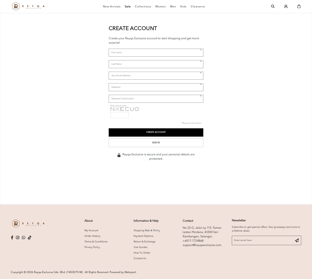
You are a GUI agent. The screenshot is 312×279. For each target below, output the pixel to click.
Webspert (130, 272)
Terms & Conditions (95, 241)
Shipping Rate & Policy (147, 230)
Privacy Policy (92, 247)
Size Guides (140, 247)
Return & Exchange (144, 241)
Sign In (156, 143)
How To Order (142, 253)
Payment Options (143, 236)
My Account (91, 230)
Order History (92, 236)
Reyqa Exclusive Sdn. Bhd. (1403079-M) (58, 272)
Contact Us (140, 258)
